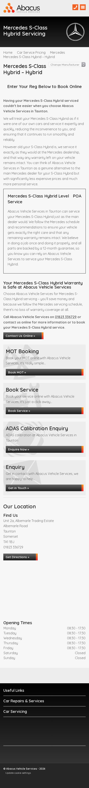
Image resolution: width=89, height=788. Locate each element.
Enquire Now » (18, 449)
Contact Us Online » (20, 336)
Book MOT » (17, 372)
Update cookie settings (18, 772)
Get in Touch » (18, 488)
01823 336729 (66, 317)
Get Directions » (17, 557)
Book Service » (19, 411)
